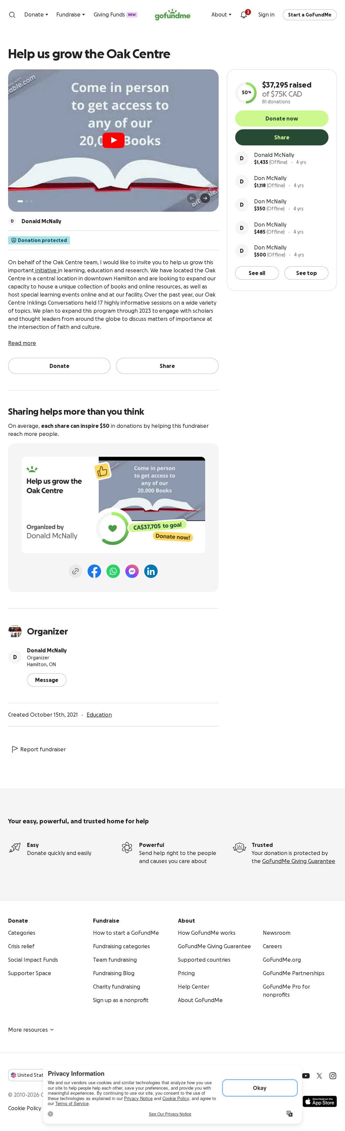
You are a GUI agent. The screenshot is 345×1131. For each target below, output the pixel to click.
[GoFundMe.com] (172, 15)
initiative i (46, 270)
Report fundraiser (43, 749)
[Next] (205, 198)
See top (306, 273)
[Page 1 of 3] (20, 201)
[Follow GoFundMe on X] (319, 1076)
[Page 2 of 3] (27, 201)
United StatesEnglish (43, 1075)
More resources (28, 1030)
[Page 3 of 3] (31, 201)
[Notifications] (243, 15)
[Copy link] (75, 571)
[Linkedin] (151, 571)
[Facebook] (94, 571)
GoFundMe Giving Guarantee (298, 861)
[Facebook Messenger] (132, 571)
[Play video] (113, 140)
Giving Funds (115, 14)
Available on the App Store (320, 1101)
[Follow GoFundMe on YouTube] (306, 1076)
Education (99, 715)
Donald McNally (274, 155)
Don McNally (270, 178)
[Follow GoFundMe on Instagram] (333, 1076)
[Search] (12, 15)
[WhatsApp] (113, 571)
